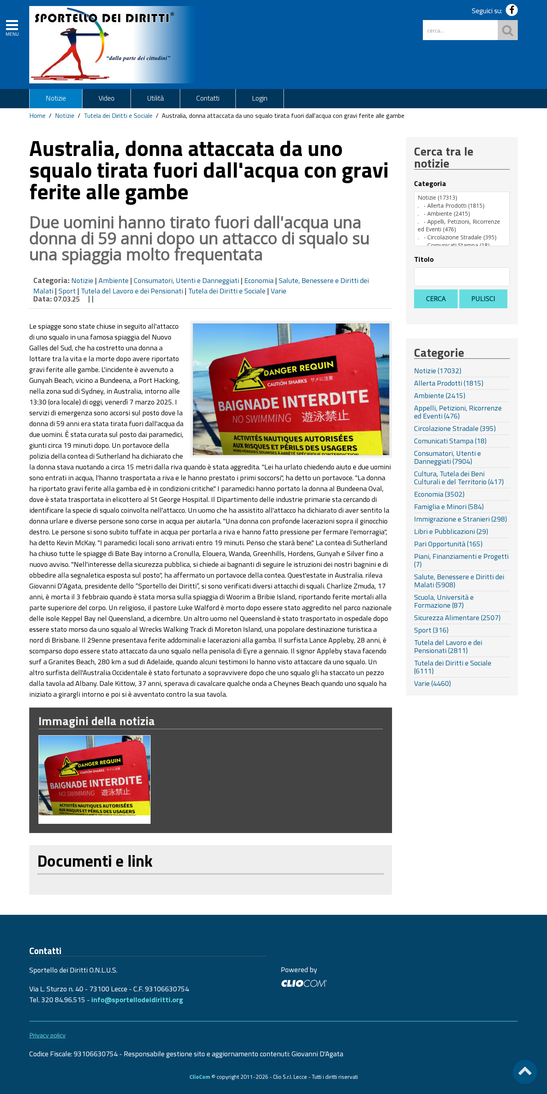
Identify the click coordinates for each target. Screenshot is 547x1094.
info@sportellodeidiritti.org (137, 999)
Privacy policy (47, 1035)
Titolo (424, 259)
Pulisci (483, 298)
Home (37, 115)
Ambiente (114, 280)
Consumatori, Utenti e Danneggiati (186, 280)
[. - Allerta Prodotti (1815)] (462, 206)
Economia (259, 280)
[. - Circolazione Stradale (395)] (462, 237)
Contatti (207, 98)
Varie (278, 290)
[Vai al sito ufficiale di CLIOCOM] (304, 982)
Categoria (430, 184)
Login (259, 98)
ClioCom (199, 1076)
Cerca (436, 298)
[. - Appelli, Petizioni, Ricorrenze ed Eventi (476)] (462, 225)
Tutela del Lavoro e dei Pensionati (132, 290)
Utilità (155, 98)
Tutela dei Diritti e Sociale (118, 115)
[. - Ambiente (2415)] (462, 214)
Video (107, 98)
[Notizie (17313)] (462, 198)
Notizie (56, 98)
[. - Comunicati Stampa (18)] (462, 245)
